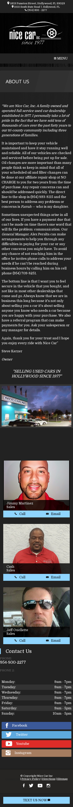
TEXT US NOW (35, 800)
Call (21, 514)
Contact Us (12, 778)
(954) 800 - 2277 (37, 10)
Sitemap (62, 778)
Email (55, 514)
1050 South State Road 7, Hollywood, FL (37, 7)
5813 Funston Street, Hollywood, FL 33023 (37, 3)
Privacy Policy (30, 778)
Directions (48, 778)
